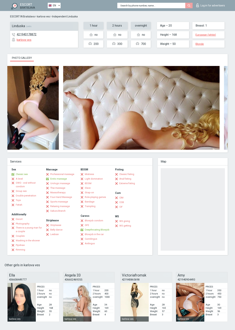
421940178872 (27, 34)
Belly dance (56, 229)
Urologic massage (60, 183)
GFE (87, 225)
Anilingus (90, 243)
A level (19, 178)
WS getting (125, 225)
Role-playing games (95, 197)
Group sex (21, 191)
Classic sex (22, 174)
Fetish (19, 204)
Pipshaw (20, 245)
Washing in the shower (28, 240)
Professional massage (62, 174)
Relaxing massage (60, 206)
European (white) (206, 34)
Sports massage (59, 201)
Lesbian (54, 234)
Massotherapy (58, 192)
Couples (20, 236)
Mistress (89, 174)
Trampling (90, 206)
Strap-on (89, 192)
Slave (88, 188)
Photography (22, 223)
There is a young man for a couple (29, 229)
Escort (19, 219)
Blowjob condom (94, 220)
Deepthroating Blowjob (97, 229)
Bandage (89, 201)
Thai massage (57, 188)
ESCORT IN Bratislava (22, 16)
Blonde (200, 44)
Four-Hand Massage (61, 197)
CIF (121, 206)
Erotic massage (58, 178)
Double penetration (26, 195)
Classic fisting (126, 174)
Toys (18, 200)
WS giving (124, 221)
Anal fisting (125, 178)
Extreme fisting (127, 183)
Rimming (20, 249)
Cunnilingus (91, 238)
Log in (212, 5)
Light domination (94, 178)
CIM (121, 197)
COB (121, 202)
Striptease (55, 225)
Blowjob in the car (94, 234)
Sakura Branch (58, 210)
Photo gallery (22, 57)
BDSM (88, 183)
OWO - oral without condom (26, 184)
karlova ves (43, 16)
